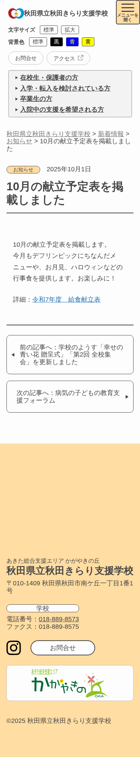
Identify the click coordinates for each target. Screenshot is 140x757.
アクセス (64, 58)
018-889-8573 (59, 619)
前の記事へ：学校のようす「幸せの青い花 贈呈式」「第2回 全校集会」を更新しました (71, 355)
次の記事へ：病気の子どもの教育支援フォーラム (68, 396)
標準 (48, 30)
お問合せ (26, 58)
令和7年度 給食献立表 (66, 299)
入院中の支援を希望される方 (62, 109)
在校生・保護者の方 (49, 77)
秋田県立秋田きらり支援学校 (66, 13)
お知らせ (23, 169)
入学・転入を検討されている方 (65, 88)
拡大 (70, 30)
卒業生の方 (36, 98)
